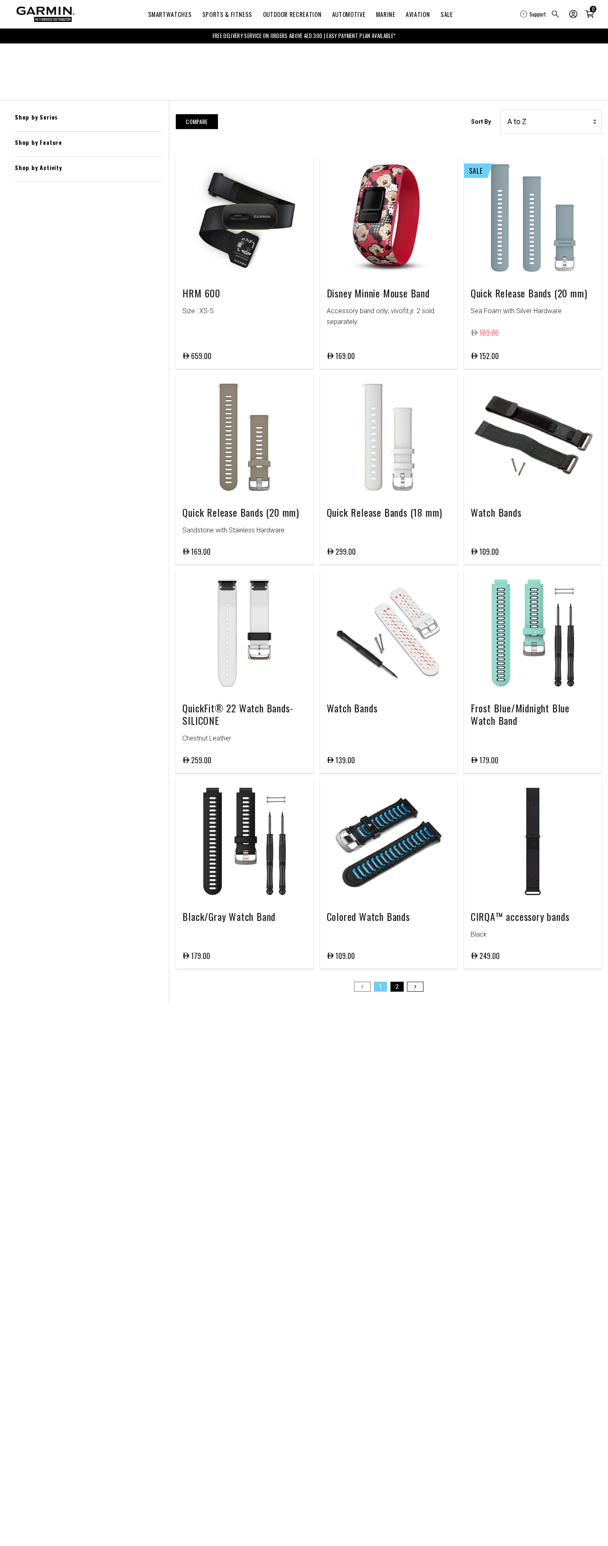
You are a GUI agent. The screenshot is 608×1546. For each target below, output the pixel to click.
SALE (446, 14)
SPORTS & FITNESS (227, 14)
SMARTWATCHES (170, 14)
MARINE (385, 14)
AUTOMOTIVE (348, 14)
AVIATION (418, 14)
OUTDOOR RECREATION (292, 14)
